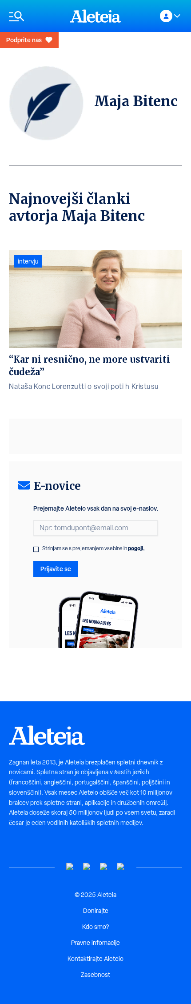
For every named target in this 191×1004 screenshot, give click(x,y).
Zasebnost (95, 975)
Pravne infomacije (95, 943)
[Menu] (35, 16)
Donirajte (95, 911)
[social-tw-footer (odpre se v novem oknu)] (104, 867)
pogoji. (136, 548)
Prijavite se (55, 568)
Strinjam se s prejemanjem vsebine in (93, 548)
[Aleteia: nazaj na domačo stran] (95, 16)
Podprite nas (24, 40)
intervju (28, 261)
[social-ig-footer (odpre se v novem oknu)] (121, 867)
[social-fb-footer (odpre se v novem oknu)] (87, 867)
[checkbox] (36, 549)
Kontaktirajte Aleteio (95, 959)
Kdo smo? (95, 927)
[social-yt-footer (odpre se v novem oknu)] (70, 867)
